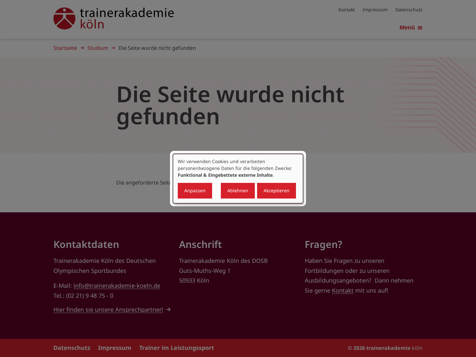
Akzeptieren (276, 190)
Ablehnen (237, 190)
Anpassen (195, 190)
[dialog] (238, 178)
